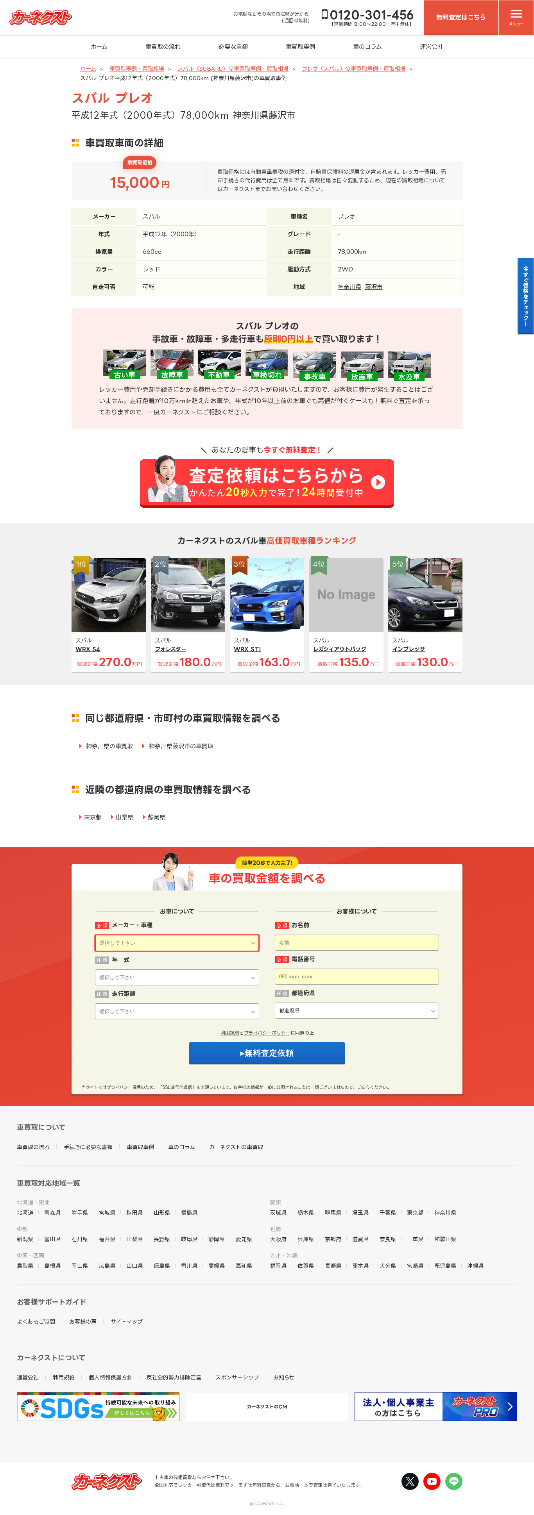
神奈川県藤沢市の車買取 (181, 746)
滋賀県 (360, 1239)
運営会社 (431, 46)
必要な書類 (233, 46)
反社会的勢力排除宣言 (174, 1377)
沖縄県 (475, 1266)
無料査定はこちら (461, 17)
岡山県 (80, 1266)
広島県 (107, 1266)
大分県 (388, 1266)
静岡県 (156, 817)
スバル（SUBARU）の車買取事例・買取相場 (233, 68)
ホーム (99, 46)
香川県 (189, 1266)
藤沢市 (374, 287)
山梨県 (124, 817)
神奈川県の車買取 (109, 746)
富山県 (52, 1239)
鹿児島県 (445, 1266)
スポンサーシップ (237, 1377)
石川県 (80, 1239)
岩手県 (80, 1212)
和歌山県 (445, 1239)
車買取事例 (300, 46)
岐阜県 (189, 1239)
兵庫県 (305, 1239)
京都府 (333, 1239)
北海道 (25, 1212)
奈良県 (388, 1239)
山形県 (162, 1212)
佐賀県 (305, 1266)
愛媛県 (216, 1266)
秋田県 (134, 1212)
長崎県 (333, 1266)
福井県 (107, 1239)
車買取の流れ (163, 46)
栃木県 (305, 1212)
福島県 (189, 1212)
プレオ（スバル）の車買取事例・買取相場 (353, 68)
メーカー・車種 (132, 925)
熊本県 (360, 1266)
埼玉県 (360, 1212)
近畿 (275, 1229)
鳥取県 (25, 1266)
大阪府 (278, 1239)
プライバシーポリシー (267, 1032)
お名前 (300, 925)
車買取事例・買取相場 (136, 68)
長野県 (162, 1239)
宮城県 (107, 1212)
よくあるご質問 (36, 1321)
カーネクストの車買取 (236, 1147)
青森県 (52, 1212)
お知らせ (284, 1377)
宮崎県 (415, 1266)
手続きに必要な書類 (88, 1147)
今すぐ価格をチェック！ (526, 296)
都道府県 (303, 993)
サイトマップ (127, 1321)
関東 (275, 1202)
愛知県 (244, 1239)
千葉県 (388, 1212)
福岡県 (278, 1266)
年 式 (120, 959)
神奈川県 (349, 287)
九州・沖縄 (283, 1255)
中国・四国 (30, 1255)
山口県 (134, 1266)
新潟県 (25, 1239)
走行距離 (123, 993)
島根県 (52, 1266)
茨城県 (278, 1212)
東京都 (93, 817)
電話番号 (303, 959)
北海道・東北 (33, 1202)
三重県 (415, 1239)
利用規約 (229, 1032)
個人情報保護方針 (111, 1377)
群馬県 (333, 1212)
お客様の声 (83, 1321)
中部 (22, 1229)
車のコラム (367, 46)
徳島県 (162, 1266)
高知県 (244, 1266)
